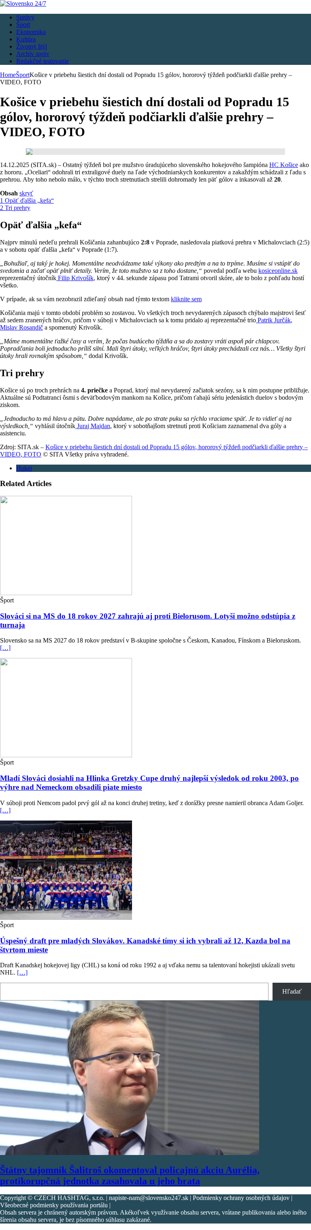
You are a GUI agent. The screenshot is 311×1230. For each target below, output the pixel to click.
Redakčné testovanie (42, 61)
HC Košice (283, 164)
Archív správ (32, 53)
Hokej (24, 468)
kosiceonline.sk (278, 270)
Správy (25, 17)
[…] (5, 647)
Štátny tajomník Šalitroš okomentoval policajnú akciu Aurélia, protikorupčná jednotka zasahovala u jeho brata (130, 1175)
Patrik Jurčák (273, 320)
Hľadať (292, 991)
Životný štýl (31, 46)
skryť (26, 193)
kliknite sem (186, 299)
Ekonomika (31, 31)
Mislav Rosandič (21, 327)
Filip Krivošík (75, 277)
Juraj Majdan (92, 425)
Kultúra (26, 39)
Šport (23, 24)
